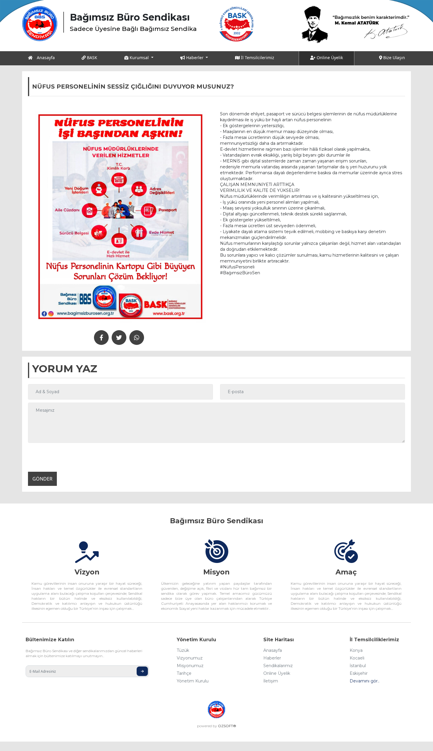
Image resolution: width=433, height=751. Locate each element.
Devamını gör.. (364, 681)
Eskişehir (359, 673)
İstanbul (358, 665)
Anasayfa (45, 57)
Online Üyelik (329, 57)
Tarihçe (184, 673)
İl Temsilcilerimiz (257, 57)
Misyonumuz (190, 665)
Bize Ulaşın (393, 57)
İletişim (270, 681)
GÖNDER (42, 479)
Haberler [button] (195, 57)
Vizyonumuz (190, 658)
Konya (356, 650)
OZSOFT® (227, 726)
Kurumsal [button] (139, 57)
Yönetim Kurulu (193, 681)
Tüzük (183, 650)
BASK (91, 57)
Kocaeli (357, 658)
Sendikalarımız (278, 665)
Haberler (272, 658)
